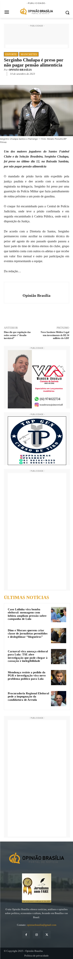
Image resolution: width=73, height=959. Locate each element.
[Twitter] (29, 80)
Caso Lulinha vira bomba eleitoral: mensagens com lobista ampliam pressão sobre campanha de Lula (27, 614)
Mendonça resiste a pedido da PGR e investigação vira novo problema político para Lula (27, 675)
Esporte (11, 54)
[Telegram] (47, 80)
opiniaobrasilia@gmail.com (41, 924)
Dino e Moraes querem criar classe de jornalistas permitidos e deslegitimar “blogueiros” (27, 633)
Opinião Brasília (20, 69)
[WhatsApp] (38, 80)
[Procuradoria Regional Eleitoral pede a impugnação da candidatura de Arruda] (58, 698)
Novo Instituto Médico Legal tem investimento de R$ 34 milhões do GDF (55, 335)
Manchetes (29, 54)
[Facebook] (20, 80)
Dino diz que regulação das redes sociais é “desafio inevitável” (17, 335)
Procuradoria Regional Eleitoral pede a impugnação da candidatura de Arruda (28, 696)
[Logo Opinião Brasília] (36, 11)
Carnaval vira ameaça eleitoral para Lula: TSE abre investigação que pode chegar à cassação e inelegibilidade (28, 656)
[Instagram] (36, 934)
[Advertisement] (36, 37)
